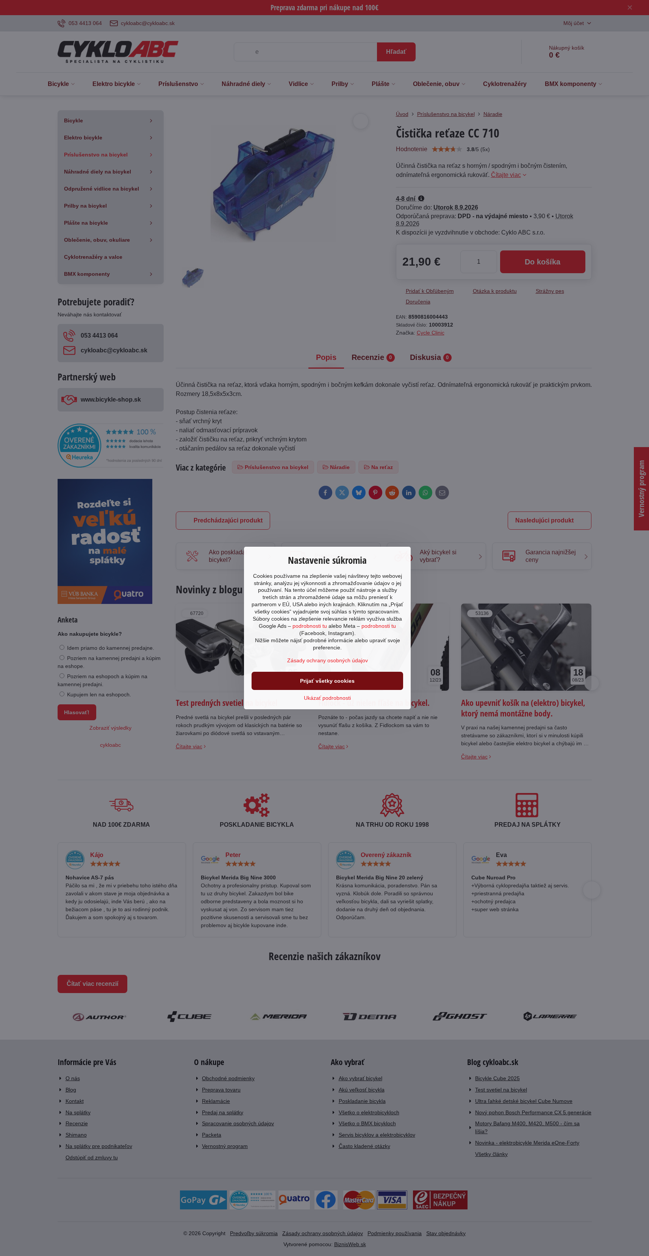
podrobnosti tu (309, 626)
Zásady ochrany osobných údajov (327, 660)
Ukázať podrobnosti (327, 698)
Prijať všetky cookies (327, 681)
